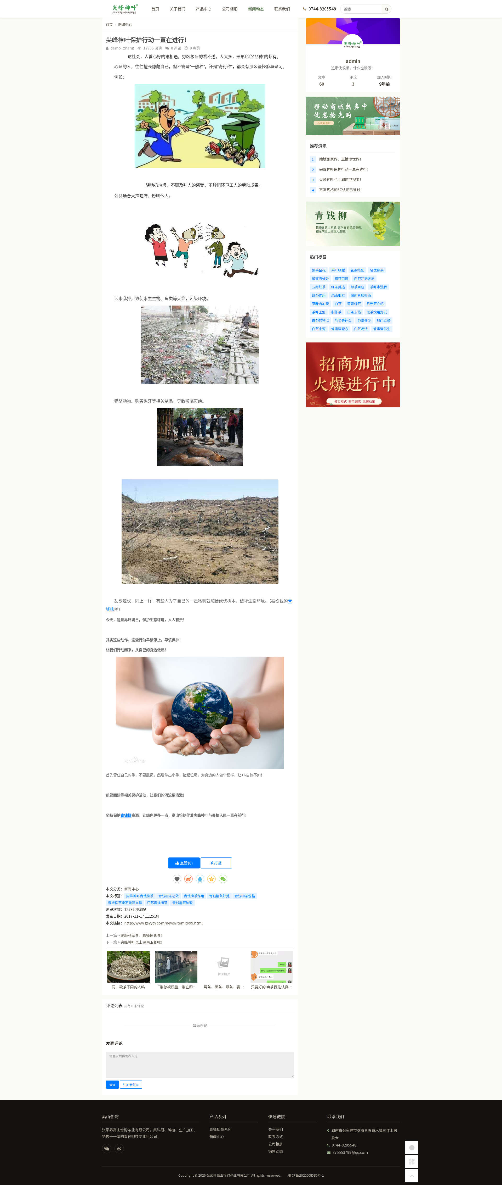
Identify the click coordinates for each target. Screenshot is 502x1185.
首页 (155, 9)
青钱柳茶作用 (194, 895)
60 (321, 84)
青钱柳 (126, 815)
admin (353, 60)
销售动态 (275, 1151)
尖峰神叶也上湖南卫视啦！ (142, 942)
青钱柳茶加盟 (182, 902)
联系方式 (275, 1136)
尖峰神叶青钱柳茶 (139, 895)
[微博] (119, 1148)
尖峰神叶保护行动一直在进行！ (344, 169)
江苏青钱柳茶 (157, 902)
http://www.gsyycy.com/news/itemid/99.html (163, 923)
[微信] (106, 1148)
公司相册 (230, 9)
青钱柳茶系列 (220, 1129)
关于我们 (177, 9)
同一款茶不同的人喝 (128, 987)
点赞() (186, 863)
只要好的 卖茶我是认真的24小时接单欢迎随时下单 (271, 987)
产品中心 (204, 9)
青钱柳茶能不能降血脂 (125, 902)
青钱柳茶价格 (245, 895)
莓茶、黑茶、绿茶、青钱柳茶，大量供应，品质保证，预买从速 (224, 987)
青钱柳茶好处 (219, 895)
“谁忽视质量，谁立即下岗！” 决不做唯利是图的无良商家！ (176, 987)
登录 (112, 1084)
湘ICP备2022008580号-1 (305, 1175)
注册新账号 (131, 1084)
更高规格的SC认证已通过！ (341, 189)
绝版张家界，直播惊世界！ (142, 935)
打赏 (217, 863)
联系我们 (282, 9)
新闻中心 (125, 24)
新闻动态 (256, 9)
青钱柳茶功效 (168, 895)
